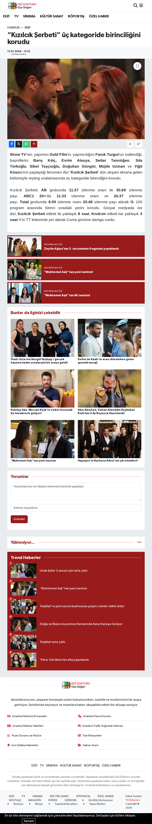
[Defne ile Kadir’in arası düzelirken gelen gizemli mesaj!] (110, 337)
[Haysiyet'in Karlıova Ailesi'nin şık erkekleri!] (110, 439)
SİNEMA (29, 16)
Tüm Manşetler (92, 735)
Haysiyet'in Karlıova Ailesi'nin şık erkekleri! (108, 460)
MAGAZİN (34, 800)
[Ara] (135, 5)
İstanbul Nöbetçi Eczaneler (29, 716)
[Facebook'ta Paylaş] (11, 144)
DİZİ (6, 16)
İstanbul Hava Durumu (97, 716)
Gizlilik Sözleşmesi (100, 800)
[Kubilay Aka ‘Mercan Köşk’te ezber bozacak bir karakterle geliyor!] (42, 388)
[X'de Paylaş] (18, 144)
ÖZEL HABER (99, 16)
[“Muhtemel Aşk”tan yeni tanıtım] (42, 439)
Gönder (19, 519)
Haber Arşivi (90, 745)
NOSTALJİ (15, 800)
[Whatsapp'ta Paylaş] (26, 144)
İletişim (18, 804)
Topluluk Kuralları (65, 804)
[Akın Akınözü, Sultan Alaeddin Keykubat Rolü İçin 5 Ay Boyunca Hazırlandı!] (110, 388)
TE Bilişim (131, 800)
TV (16, 16)
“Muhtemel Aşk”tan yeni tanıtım (33, 460)
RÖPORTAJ (76, 16)
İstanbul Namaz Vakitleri (28, 725)
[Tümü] (139, 542)
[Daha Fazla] (34, 144)
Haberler (13, 27)
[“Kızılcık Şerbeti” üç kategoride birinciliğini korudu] (76, 99)
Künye (38, 804)
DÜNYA (52, 800)
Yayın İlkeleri (97, 804)
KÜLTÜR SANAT (51, 16)
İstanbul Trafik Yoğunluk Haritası (102, 725)
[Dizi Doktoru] (22, 6)
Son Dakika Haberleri (24, 745)
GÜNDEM (70, 800)
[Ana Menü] (141, 5)
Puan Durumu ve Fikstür (27, 735)
